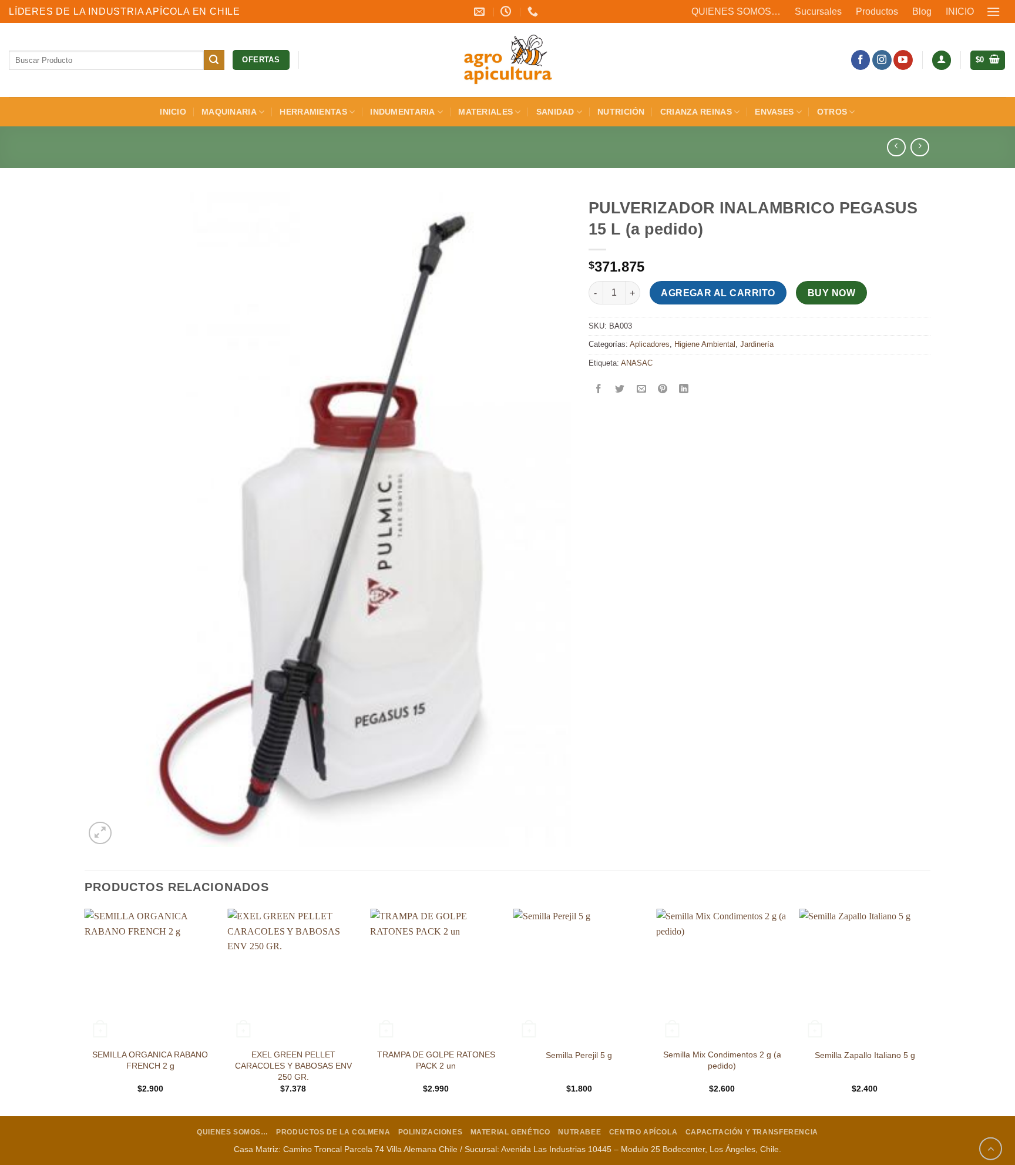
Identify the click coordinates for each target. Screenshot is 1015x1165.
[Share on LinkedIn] (684, 389)
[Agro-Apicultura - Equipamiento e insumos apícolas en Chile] (507, 60)
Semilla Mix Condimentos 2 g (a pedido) (722, 1060)
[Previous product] (919, 147)
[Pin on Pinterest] (662, 389)
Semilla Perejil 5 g (579, 1055)
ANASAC (637, 363)
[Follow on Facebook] (861, 60)
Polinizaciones (430, 1132)
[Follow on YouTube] (903, 60)
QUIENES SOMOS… (736, 11)
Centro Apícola (643, 1132)
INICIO (960, 11)
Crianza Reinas (696, 111)
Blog (922, 11)
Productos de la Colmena (333, 1132)
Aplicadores (650, 344)
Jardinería (757, 344)
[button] (994, 11)
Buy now (831, 293)
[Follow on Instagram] (882, 60)
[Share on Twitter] (620, 389)
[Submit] (214, 60)
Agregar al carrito (718, 293)
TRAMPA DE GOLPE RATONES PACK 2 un (436, 1060)
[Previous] (85, 1011)
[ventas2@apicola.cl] (481, 11)
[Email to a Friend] (641, 389)
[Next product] (896, 147)
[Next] (930, 1011)
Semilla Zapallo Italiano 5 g (865, 1055)
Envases (774, 111)
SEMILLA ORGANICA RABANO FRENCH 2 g (150, 1060)
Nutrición (621, 111)
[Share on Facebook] (599, 389)
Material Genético (510, 1132)
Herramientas (313, 111)
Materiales (485, 111)
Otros (832, 111)
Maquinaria (229, 111)
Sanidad (555, 111)
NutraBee (579, 1132)
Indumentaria (402, 111)
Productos (877, 11)
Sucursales (818, 11)
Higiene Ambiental (704, 344)
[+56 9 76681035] (534, 11)
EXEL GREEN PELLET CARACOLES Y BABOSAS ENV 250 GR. (293, 1065)
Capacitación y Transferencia (751, 1132)
